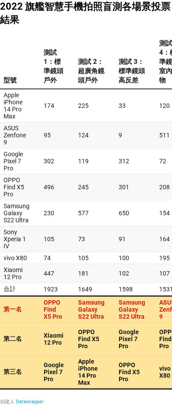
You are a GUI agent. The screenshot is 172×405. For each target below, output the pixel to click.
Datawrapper (30, 402)
